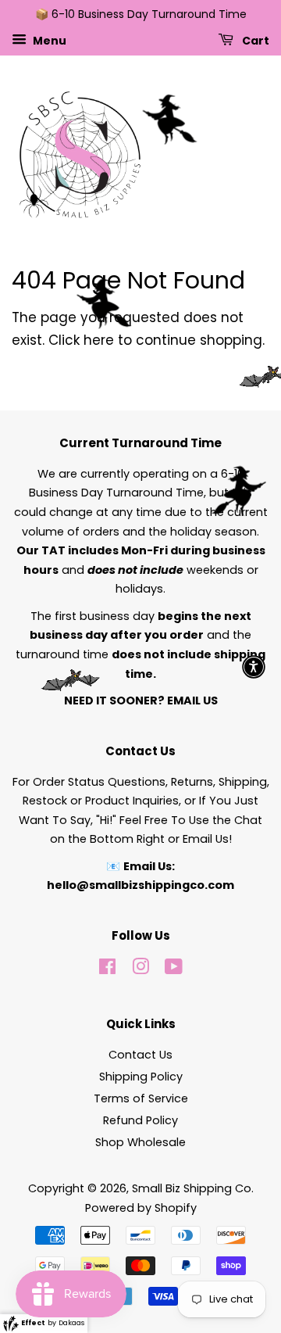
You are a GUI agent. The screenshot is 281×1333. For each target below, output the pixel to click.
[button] (253, 667)
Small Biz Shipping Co (191, 1188)
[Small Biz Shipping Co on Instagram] (140, 969)
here (99, 340)
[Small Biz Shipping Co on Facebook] (107, 969)
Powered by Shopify (141, 1208)
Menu (48, 40)
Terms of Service (141, 1098)
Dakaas (71, 1323)
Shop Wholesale (140, 1142)
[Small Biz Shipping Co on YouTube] (174, 969)
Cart (254, 40)
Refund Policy (140, 1120)
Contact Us (140, 1054)
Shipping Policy (141, 1076)
